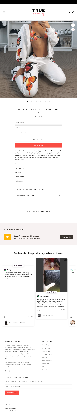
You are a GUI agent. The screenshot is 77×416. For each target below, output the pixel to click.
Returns (44, 357)
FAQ (43, 367)
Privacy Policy (46, 348)
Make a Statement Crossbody (17, 322)
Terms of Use (46, 351)
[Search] (69, 12)
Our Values (45, 345)
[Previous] (23, 101)
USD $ (7, 404)
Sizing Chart (45, 364)
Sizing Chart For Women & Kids (30, 189)
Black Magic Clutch (48, 315)
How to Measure (47, 360)
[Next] (53, 101)
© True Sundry (10, 408)
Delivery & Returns (25, 195)
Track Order (45, 370)
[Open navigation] (4, 12)
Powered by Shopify (11, 411)
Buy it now (38, 145)
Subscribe (11, 392)
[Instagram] (9, 371)
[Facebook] (5, 371)
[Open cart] (73, 12)
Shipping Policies (47, 354)
